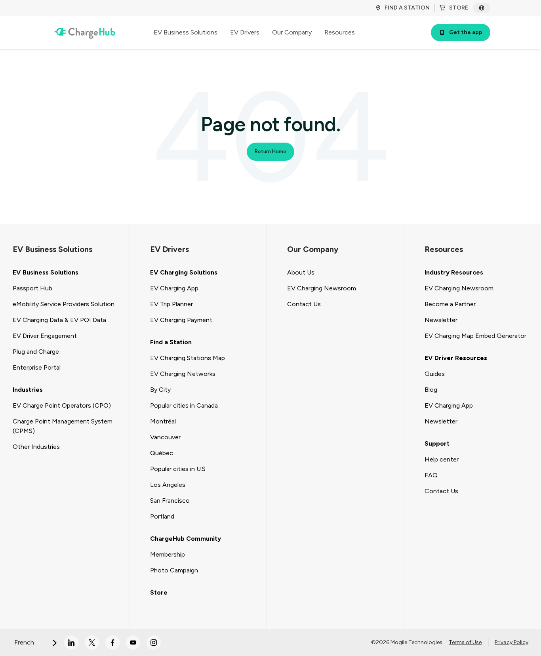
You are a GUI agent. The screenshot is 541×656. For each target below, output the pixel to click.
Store (159, 592)
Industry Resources (454, 272)
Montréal (163, 421)
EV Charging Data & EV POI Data (59, 320)
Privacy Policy (511, 642)
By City (160, 389)
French (25, 642)
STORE (458, 7)
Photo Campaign (174, 570)
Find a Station (171, 342)
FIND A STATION (407, 7)
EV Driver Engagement (45, 335)
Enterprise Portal (37, 367)
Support (437, 443)
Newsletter (441, 320)
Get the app (465, 32)
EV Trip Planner (171, 304)
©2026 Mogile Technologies (406, 642)
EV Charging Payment (181, 320)
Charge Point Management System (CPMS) (62, 426)
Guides (435, 374)
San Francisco (170, 500)
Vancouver (165, 437)
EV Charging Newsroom (321, 288)
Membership (167, 554)
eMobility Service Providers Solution (63, 304)
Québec (161, 453)
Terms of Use (465, 642)
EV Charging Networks (182, 374)
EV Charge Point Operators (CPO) (62, 405)
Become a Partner (450, 304)
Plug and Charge (36, 351)
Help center (442, 459)
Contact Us (304, 304)
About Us (300, 272)
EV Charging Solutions (183, 272)
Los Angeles (167, 484)
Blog (431, 389)
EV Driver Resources (456, 358)
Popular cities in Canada (184, 405)
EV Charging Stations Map (187, 358)
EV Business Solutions (45, 272)
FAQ (431, 475)
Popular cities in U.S (178, 469)
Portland (162, 516)
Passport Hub (32, 288)
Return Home (270, 151)
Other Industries (36, 446)
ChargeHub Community (185, 538)
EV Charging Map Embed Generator (475, 335)
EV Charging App (174, 288)
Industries (28, 389)
